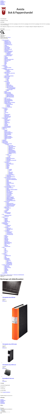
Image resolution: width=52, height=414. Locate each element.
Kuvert (7, 202)
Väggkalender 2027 (7, 255)
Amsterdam (8, 229)
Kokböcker (6, 108)
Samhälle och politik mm (8, 137)
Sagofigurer (6, 61)
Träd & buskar (6, 120)
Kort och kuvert (7, 201)
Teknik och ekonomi (7, 138)
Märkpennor (10, 149)
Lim (5, 251)
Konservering (6, 115)
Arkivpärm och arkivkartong (11, 178)
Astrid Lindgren (7, 48)
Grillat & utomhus (7, 114)
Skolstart (5, 254)
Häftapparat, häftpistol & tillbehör (11, 189)
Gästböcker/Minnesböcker (10, 176)
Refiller (7, 154)
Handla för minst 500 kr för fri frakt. (6, 276)
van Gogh (8, 226)
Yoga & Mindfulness (12, 88)
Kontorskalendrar (9, 262)
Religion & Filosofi (7, 92)
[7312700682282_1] (9, 362)
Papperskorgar (8, 182)
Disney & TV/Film (7, 60)
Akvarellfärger (6, 230)
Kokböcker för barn (7, 116)
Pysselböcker (8, 52)
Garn (5, 248)
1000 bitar (6, 219)
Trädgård (5, 121)
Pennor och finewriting (8, 143)
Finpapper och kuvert (9, 203)
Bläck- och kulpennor (12, 146)
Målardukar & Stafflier (8, 242)
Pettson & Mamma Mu (8, 49)
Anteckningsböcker (7, 212)
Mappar (7, 181)
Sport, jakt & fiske (7, 98)
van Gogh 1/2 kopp (9, 233)
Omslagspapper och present (10, 204)
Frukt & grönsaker (7, 119)
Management (8, 71)
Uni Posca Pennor (7, 246)
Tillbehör (5, 252)
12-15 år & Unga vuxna (8, 44)
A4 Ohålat (10, 169)
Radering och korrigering (10, 158)
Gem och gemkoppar (9, 187)
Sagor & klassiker (7, 47)
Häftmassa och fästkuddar (10, 198)
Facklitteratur (6, 46)
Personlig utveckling (9, 85)
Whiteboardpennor (12, 150)
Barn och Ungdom (7, 131)
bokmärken (6, 269)
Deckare (5, 130)
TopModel (6, 57)
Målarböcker (8, 53)
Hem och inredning (7, 126)
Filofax (5, 257)
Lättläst (5, 45)
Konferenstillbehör (9, 199)
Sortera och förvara (7, 177)
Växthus (5, 123)
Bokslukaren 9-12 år (7, 43)
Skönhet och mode (9, 89)
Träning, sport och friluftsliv (10, 87)
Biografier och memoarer (8, 132)
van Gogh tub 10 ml (9, 234)
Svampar (7, 78)
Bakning (5, 109)
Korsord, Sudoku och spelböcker (9, 102)
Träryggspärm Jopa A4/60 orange (9, 344)
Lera (5, 249)
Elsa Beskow (6, 50)
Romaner (5, 66)
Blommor (6, 118)
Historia (5, 91)
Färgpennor (6, 236)
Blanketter (8, 165)
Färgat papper (11, 172)
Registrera (3, 410)
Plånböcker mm (6, 266)
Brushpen (10, 153)
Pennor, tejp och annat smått (8, 59)
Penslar (5, 235)
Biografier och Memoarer (6, 127)
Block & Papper (7, 241)
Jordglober (8, 105)
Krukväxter (6, 124)
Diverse (5, 211)
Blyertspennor (11, 145)
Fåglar (7, 79)
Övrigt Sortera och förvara (10, 185)
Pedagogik (8, 83)
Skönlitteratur (4, 65)
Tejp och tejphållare (9, 193)
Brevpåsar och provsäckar (10, 205)
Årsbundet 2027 (7, 259)
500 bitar (5, 218)
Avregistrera (3, 411)
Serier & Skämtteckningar (8, 100)
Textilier (5, 272)
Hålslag (7, 188)
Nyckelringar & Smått (8, 55)
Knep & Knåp (4, 222)
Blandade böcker (7, 101)
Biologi (7, 90)
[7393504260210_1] (7, 376)
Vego (5, 111)
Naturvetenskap (6, 72)
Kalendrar (4, 253)
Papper (7, 168)
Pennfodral (8, 161)
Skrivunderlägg (8, 192)
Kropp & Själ (6, 81)
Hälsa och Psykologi (7, 134)
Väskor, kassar (6, 265)
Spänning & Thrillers (7, 67)
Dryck (5, 110)
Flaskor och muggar (7, 267)
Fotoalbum (6, 210)
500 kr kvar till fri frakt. (4, 38)
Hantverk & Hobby (9, 94)
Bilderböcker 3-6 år (7, 41)
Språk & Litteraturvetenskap (9, 75)
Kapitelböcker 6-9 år (7, 42)
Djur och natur (6, 77)
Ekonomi (7, 70)
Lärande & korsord (9, 54)
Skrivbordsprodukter (7, 186)
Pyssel (5, 56)
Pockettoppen (4, 140)
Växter (7, 80)
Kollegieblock (8, 162)
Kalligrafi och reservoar (12, 152)
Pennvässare (8, 157)
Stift (9, 156)
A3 (9, 171)
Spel (5, 64)
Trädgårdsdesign (7, 122)
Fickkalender (8, 260)
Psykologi (8, 82)
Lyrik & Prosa (4, 128)
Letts (5, 256)
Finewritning (8, 159)
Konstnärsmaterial (5, 223)
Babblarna (6, 58)
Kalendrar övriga (9, 263)
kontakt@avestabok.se (6, 392)
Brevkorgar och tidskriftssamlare (11, 179)
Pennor (7, 144)
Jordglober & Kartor (7, 103)
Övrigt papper (11, 173)
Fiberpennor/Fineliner (12, 151)
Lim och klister (8, 194)
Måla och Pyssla (7, 243)
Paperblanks (8, 213)
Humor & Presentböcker (8, 99)
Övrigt (5, 139)
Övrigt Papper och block (10, 174)
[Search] (2, 33)
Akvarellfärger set (9, 231)
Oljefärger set (8, 225)
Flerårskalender (6, 258)
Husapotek (6, 125)
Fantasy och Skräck (7, 133)
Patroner (10, 155)
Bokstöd (5, 268)
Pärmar (7, 180)
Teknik (5, 97)
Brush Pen (6, 238)
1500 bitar (6, 220)
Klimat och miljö (7, 76)
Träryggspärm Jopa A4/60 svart (9, 364)
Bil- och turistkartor (9, 104)
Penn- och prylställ (9, 191)
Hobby (3, 247)
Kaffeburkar (6, 270)
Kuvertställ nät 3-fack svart (8, 378)
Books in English (5, 141)
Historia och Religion (7, 136)
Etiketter (7, 167)
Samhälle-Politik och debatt (8, 69)
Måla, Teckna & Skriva (10, 96)
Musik (5, 63)
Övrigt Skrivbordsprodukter (10, 200)
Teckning (5, 237)
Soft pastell (6, 240)
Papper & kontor (5, 142)
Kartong (7, 164)
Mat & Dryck (4, 107)
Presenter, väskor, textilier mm (7, 264)
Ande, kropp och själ (9, 86)
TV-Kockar (6, 112)
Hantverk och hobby (7, 93)
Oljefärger (6, 224)
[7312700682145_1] (12, 295)
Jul (4, 113)
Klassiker (5, 135)
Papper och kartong (7, 207)
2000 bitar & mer (7, 221)
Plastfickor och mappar (10, 183)
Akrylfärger (6, 227)
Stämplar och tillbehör (10, 197)
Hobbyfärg (6, 245)
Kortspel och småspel (7, 215)
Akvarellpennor (9, 232)
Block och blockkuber (10, 163)
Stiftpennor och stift (12, 148)
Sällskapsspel (6, 216)
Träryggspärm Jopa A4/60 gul (8, 297)
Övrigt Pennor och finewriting (11, 160)
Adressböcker (8, 175)
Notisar (7, 166)
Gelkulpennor (11, 147)
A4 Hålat (10, 170)
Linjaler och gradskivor (10, 196)
